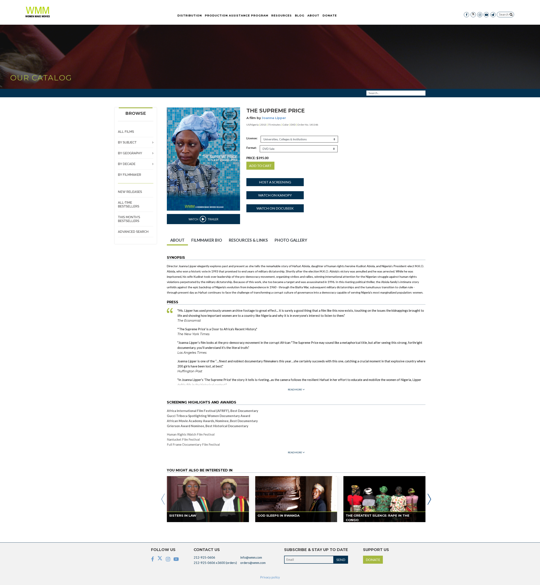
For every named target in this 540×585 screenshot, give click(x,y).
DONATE (373, 560)
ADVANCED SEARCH (133, 232)
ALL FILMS (126, 132)
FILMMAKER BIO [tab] (206, 240)
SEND (340, 560)
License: (251, 138)
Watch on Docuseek (275, 208)
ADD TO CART (260, 166)
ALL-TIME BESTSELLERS (128, 204)
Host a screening (275, 182)
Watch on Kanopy (275, 195)
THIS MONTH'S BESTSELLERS (129, 219)
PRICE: (257, 158)
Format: (251, 147)
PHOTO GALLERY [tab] (291, 240)
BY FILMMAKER (129, 175)
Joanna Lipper (274, 118)
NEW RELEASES (130, 192)
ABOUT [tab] (177, 240)
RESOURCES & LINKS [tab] (248, 240)
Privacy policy (270, 577)
